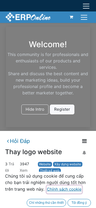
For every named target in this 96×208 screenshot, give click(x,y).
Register (62, 109)
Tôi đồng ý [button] (79, 203)
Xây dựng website (67, 164)
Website (45, 164)
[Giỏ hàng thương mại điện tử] (71, 17)
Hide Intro (35, 109)
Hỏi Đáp (20, 141)
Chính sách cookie (64, 189)
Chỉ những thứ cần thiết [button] (46, 203)
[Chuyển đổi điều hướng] (84, 17)
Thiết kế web (49, 171)
